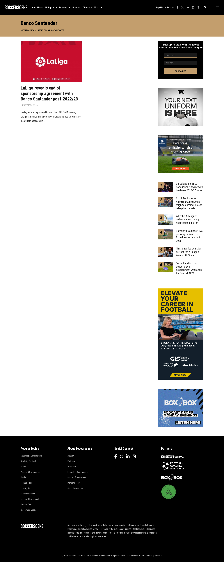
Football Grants (27, 504)
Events (23, 466)
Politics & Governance (30, 472)
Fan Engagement (28, 493)
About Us (72, 456)
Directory (87, 7)
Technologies (26, 483)
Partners (71, 461)
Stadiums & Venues (29, 510)
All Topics (49, 7)
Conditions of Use (75, 488)
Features (63, 7)
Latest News (36, 7)
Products (24, 477)
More (96, 7)
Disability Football (28, 461)
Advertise (169, 7)
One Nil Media (132, 555)
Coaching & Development (31, 456)
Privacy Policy (74, 483)
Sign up (159, 7)
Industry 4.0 (25, 488)
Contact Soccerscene (77, 477)
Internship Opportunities (78, 472)
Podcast (76, 7)
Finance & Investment (30, 499)
